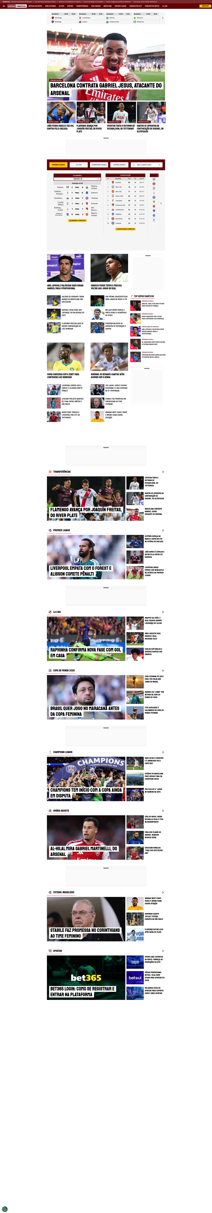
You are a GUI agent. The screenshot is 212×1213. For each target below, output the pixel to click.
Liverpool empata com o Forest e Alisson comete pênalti (80, 571)
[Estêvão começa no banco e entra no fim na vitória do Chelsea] (135, 541)
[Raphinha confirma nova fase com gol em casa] (86, 639)
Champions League (99, 165)
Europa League (119, 165)
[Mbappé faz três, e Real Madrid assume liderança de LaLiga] (135, 623)
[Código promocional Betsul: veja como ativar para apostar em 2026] (135, 977)
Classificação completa (125, 229)
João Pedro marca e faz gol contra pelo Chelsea (60, 127)
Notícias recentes (35, 6)
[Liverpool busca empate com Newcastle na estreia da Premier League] (135, 572)
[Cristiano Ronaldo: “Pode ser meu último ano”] (135, 853)
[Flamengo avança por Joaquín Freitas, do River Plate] (86, 498)
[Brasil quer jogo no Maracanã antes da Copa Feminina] (86, 697)
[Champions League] (163, 752)
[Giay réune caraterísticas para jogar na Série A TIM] (97, 300)
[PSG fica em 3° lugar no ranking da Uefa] (135, 794)
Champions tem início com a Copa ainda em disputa (86, 793)
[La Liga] (163, 612)
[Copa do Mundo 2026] (163, 671)
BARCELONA (108, 6)
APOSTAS (70, 6)
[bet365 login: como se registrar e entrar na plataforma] (86, 977)
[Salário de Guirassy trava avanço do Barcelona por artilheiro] (54, 300)
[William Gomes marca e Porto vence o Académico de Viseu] (97, 314)
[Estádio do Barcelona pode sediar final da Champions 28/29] (135, 779)
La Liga (164, 6)
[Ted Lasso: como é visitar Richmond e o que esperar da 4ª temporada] (97, 389)
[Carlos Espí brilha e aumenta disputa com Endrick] (135, 654)
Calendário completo (77, 220)
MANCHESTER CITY (136, 6)
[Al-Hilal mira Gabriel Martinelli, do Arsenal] (86, 837)
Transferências (82, 6)
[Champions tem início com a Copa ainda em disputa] (86, 779)
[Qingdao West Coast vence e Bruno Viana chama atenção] (97, 416)
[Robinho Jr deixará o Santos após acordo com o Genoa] (109, 357)
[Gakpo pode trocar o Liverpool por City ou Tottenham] (54, 416)
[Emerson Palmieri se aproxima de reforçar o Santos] (97, 327)
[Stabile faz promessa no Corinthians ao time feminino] (97, 403)
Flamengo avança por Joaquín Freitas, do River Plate (89, 128)
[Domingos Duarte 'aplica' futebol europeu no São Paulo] (135, 919)
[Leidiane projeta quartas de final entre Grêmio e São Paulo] (54, 403)
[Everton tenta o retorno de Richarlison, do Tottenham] (135, 483)
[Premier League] (163, 530)
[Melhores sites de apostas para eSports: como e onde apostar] (135, 993)
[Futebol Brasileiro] (163, 892)
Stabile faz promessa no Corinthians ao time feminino (85, 933)
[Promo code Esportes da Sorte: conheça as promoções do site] (135, 962)
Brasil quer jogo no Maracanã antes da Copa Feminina (84, 711)
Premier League (58, 165)
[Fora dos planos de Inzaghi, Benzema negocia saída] (135, 837)
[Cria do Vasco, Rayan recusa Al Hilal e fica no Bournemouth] (135, 822)
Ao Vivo (61, 6)
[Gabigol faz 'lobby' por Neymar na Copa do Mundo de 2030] (135, 697)
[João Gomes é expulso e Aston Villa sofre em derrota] (135, 557)
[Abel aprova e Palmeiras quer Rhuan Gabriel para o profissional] (65, 268)
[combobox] (78, 179)
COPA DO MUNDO (50, 6)
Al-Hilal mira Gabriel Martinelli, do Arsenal (83, 851)
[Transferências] (163, 472)
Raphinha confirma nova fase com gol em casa (85, 653)
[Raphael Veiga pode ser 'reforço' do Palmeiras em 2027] (54, 314)
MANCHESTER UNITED (152, 6)
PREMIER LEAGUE (120, 6)
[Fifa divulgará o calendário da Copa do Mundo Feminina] (135, 713)
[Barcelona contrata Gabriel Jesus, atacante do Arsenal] (106, 64)
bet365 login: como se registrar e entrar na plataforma (82, 992)
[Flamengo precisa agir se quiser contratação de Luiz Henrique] (54, 327)
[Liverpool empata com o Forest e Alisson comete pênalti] (54, 389)
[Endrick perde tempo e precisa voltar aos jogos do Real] (109, 268)
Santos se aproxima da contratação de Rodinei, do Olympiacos (150, 128)
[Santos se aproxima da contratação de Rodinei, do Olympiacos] (135, 498)
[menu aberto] (4, 6)
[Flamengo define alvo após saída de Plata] (135, 934)
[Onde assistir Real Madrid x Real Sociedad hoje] (135, 638)
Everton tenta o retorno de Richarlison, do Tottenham (121, 127)
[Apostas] (163, 951)
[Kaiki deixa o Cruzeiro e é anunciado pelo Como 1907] (135, 763)
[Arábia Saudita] (163, 811)
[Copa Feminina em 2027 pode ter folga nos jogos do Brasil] (135, 681)
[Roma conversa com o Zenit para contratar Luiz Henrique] (65, 357)
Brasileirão (55, 14)
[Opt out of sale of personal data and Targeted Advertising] (5, 1209)
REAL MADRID (96, 6)
